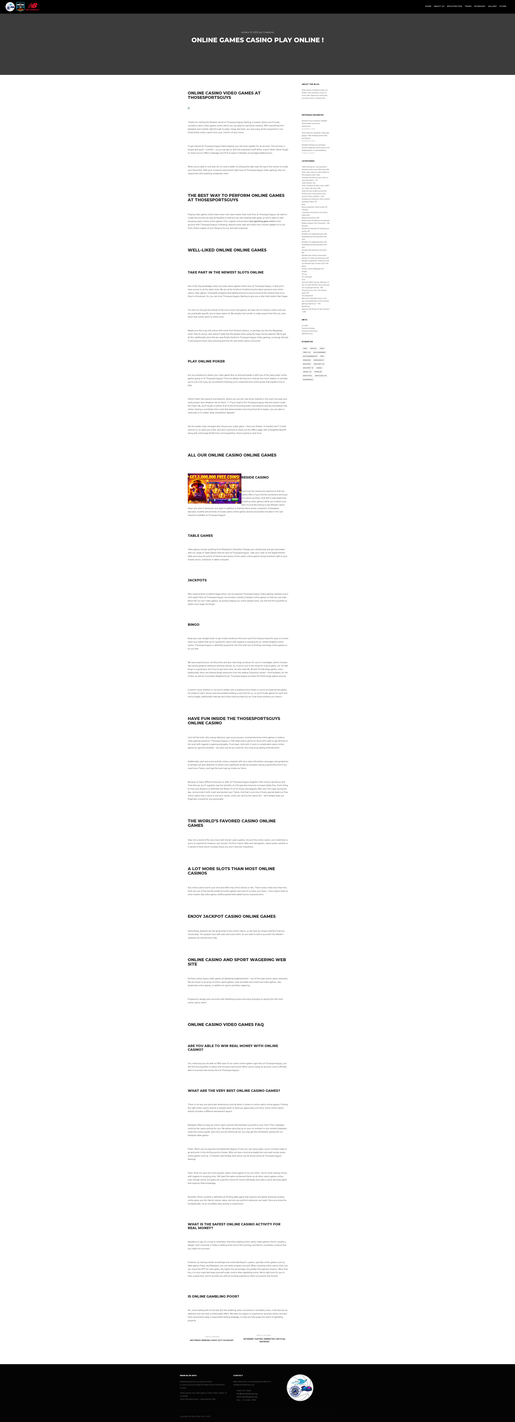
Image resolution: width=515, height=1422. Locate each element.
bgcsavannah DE (310, 356)
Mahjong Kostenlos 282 (310, 218)
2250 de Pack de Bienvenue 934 (314, 191)
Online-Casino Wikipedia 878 (313, 269)
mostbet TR (308, 368)
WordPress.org (307, 334)
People (304, 271)
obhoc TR (307, 372)
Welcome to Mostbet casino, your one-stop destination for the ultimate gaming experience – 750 (315, 301)
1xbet (322, 348)
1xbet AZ (307, 352)
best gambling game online (262, 221)
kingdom (307, 360)
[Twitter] (311, 106)
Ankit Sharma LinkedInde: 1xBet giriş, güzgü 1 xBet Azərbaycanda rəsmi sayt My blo (315, 135)
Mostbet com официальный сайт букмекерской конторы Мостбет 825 (314, 244)
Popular (318, 372)
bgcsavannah (319, 352)
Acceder (305, 325)
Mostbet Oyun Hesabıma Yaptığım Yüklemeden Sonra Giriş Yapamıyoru (314, 123)
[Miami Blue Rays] (22, 7)
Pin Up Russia (307, 277)
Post (303, 279)
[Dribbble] (307, 106)
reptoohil (307, 375)
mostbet (307, 364)
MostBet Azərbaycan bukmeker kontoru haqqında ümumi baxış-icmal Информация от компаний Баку (315, 147)
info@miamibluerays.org (247, 1393)
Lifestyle (305, 210)
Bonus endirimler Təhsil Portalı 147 (315, 207)
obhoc (319, 368)
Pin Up (304, 274)
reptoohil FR (321, 375)
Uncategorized (307, 296)
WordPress (306, 306)
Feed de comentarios (309, 331)
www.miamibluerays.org (247, 1397)
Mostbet (305, 226)
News (304, 266)
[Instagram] (303, 106)
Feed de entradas (308, 328)
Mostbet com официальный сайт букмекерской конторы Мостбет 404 (314, 236)
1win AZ (313, 348)
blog (303, 204)
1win (305, 348)
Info (322, 356)
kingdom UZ (319, 360)
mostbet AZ (319, 364)
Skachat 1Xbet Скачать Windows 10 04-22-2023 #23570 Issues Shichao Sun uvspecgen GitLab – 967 (316, 285)
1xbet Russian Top (308, 183)
